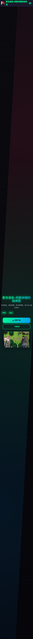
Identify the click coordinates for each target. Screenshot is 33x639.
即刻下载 (18, 320)
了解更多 (17, 327)
